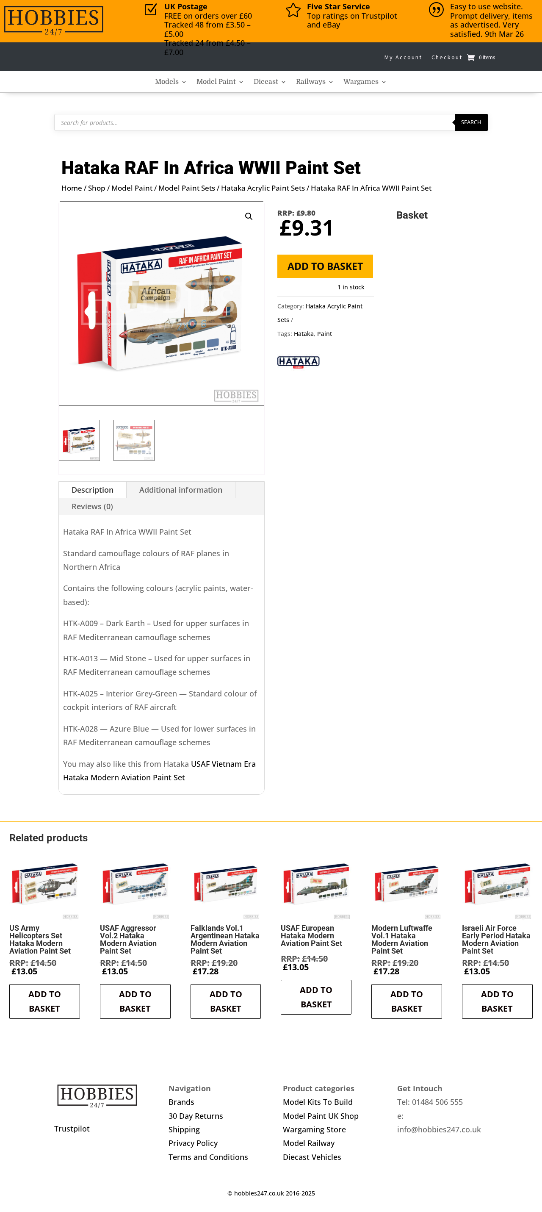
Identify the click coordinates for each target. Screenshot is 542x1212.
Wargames (361, 82)
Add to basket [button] (44, 1001)
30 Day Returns (196, 1116)
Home (71, 188)
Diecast (266, 82)
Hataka (304, 334)
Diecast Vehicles (312, 1157)
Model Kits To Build (318, 1102)
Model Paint (216, 82)
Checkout (446, 57)
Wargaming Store (314, 1129)
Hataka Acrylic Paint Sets (263, 188)
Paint (324, 334)
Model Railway (309, 1143)
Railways (311, 82)
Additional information (180, 490)
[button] (249, 216)
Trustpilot (72, 1128)
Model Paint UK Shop (321, 1116)
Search (471, 122)
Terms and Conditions (208, 1157)
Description (92, 490)
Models (167, 82)
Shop (96, 188)
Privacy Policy (193, 1143)
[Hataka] (298, 364)
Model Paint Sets (186, 188)
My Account (403, 57)
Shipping (184, 1129)
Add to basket (325, 266)
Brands (181, 1102)
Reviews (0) (92, 506)
